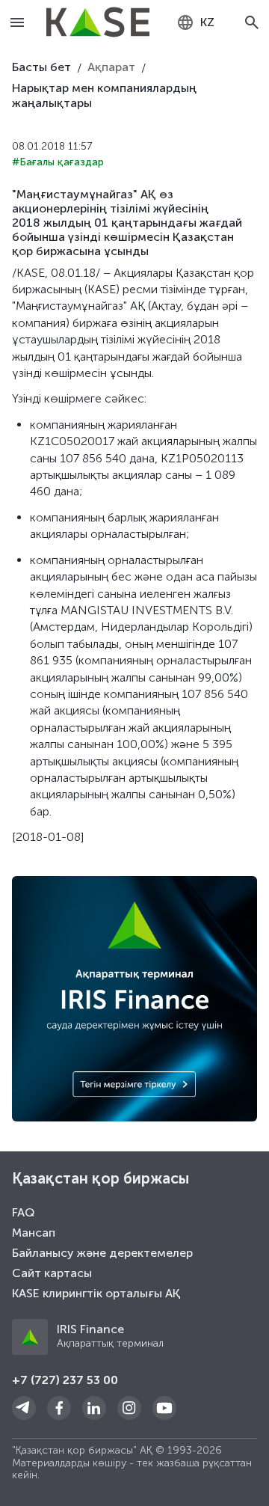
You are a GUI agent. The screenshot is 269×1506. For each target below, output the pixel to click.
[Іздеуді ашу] (252, 22)
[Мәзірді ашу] (17, 22)
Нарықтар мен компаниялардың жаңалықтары (104, 95)
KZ (207, 22)
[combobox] (195, 22)
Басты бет (41, 67)
